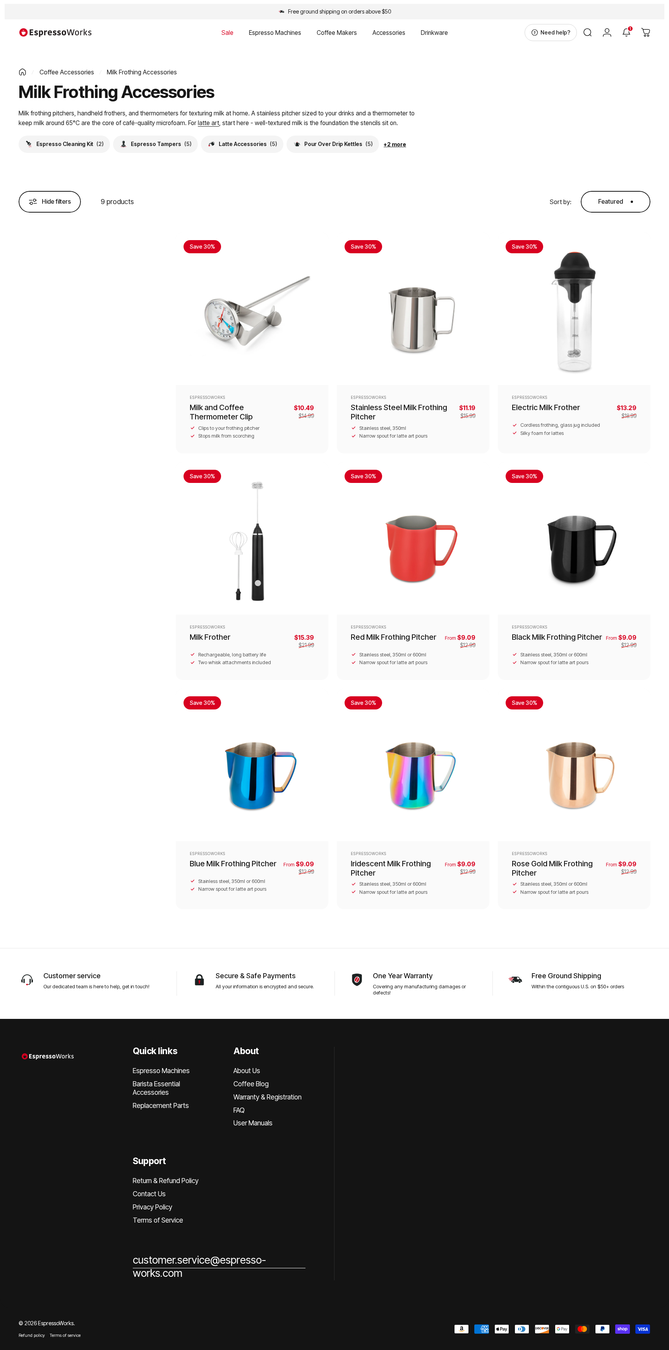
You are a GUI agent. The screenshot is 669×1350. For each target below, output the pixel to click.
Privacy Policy (152, 1207)
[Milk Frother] (252, 538)
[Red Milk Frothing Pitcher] (413, 538)
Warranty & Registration (267, 1097)
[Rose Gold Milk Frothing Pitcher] (574, 765)
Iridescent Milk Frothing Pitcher (391, 868)
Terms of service (65, 1335)
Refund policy (32, 1335)
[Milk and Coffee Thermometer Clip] (252, 308)
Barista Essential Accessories (156, 1088)
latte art (208, 123)
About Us (246, 1071)
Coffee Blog (251, 1084)
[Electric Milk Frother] (574, 308)
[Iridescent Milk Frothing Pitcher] (413, 765)
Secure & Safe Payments (255, 975)
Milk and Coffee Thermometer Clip (221, 412)
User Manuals (253, 1123)
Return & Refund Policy (166, 1181)
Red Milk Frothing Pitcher (393, 637)
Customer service (72, 975)
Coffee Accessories (66, 72)
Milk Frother (210, 637)
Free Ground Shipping (566, 975)
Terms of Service (158, 1220)
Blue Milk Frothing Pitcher (233, 863)
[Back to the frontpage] (22, 72)
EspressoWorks (207, 397)
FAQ (239, 1110)
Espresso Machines (161, 1071)
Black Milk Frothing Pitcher (557, 637)
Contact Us (149, 1194)
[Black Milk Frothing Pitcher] (574, 538)
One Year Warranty (403, 975)
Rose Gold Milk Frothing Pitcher (552, 868)
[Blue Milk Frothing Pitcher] (252, 765)
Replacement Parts (161, 1105)
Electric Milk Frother (546, 407)
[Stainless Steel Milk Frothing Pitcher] (413, 308)
